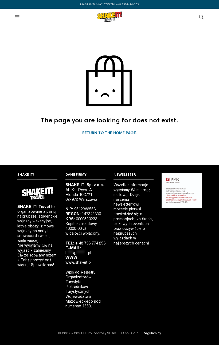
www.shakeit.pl (78, 262)
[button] (18, 17)
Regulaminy (152, 333)
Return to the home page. (109, 133)
